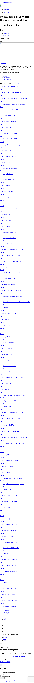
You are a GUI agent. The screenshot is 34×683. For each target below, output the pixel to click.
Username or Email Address (7, 672)
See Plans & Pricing (5, 662)
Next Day (6, 35)
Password (2, 674)
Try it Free (6, 12)
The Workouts (7, 11)
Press (4, 619)
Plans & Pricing (7, 79)
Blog (4, 618)
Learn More (6, 77)
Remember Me (6, 676)
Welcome (6, 9)
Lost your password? (9, 681)
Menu (1, 6)
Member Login (7, 2)
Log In (5, 76)
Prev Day (6, 33)
